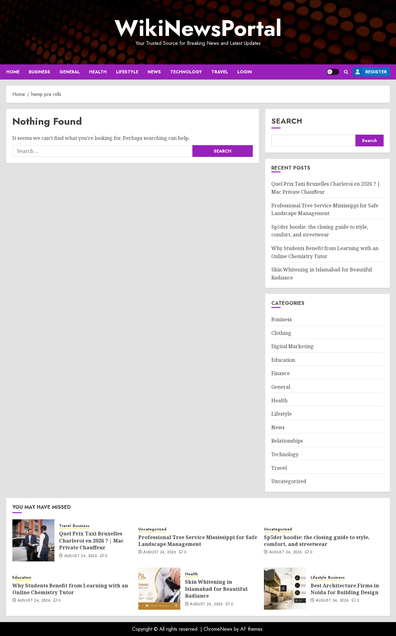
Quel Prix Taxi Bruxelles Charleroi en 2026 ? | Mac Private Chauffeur (91, 540)
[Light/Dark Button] (333, 72)
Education (283, 360)
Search (286, 120)
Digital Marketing (292, 346)
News (154, 72)
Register (376, 72)
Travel (219, 72)
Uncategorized (288, 481)
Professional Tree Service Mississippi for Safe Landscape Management (197, 540)
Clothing (281, 333)
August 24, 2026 (80, 556)
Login (244, 72)
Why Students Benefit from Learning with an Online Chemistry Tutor (70, 589)
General (69, 72)
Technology (186, 72)
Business (39, 72)
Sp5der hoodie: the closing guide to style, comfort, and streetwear (319, 230)
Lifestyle (127, 72)
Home (12, 72)
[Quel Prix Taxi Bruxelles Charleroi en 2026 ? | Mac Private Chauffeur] (33, 540)
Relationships (287, 440)
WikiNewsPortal (198, 28)
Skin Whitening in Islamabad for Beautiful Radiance (216, 588)
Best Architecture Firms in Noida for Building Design (345, 589)
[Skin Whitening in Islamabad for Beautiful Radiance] (159, 589)
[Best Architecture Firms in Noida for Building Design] (285, 589)
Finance (280, 373)
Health (98, 72)
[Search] (346, 72)
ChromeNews (218, 629)
